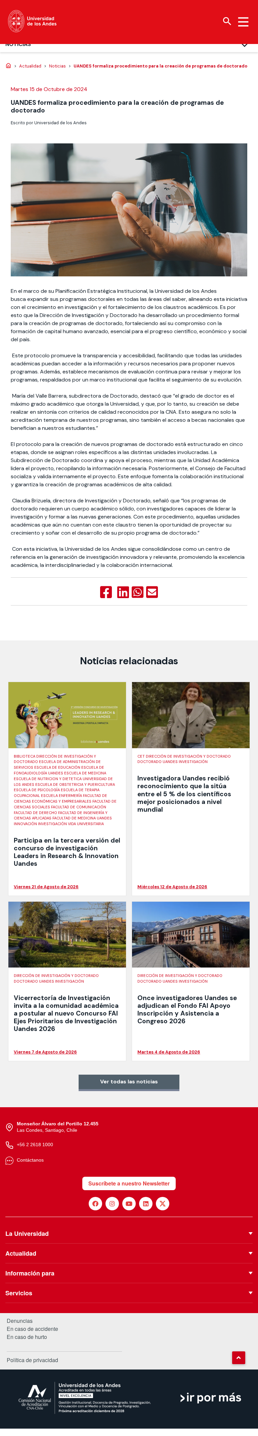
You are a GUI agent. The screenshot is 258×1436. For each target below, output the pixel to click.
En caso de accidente (32, 1329)
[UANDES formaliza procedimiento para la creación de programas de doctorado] (106, 592)
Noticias (18, 44)
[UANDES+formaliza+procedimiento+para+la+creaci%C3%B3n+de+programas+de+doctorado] (123, 592)
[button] (238, 1357)
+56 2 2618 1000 (35, 1144)
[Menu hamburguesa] (243, 22)
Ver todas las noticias (129, 1081)
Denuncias (20, 1320)
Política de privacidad (32, 1360)
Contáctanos (30, 1160)
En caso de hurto (27, 1337)
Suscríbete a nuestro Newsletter (129, 1183)
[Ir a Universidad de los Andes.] (8, 66)
